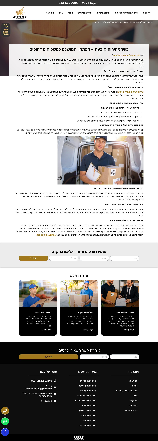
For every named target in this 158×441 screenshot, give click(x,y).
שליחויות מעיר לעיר (87, 385)
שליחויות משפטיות (124, 312)
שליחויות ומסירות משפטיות (126, 12)
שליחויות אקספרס (83, 312)
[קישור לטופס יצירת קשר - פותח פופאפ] (6, 30)
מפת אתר (132, 405)
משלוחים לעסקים (88, 415)
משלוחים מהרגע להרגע (85, 400)
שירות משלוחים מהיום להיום (126, 55)
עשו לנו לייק (46, 401)
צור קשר (50, 12)
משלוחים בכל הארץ (87, 410)
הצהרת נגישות (130, 410)
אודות (70, 12)
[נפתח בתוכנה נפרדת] (5, 411)
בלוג (61, 12)
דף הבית (146, 12)
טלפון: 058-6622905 (41, 381)
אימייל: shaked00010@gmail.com (38, 387)
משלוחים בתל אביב (87, 425)
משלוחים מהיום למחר (86, 395)
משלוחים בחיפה (43, 312)
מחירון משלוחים (84, 12)
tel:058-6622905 (46, 235)
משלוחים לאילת (89, 405)
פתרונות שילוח (103, 12)
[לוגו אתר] (20, 12)
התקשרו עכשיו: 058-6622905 (79, 3)
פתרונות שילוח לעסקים (126, 390)
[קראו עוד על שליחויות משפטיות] (120, 293)
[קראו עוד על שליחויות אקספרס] (79, 293)
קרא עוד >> (129, 329)
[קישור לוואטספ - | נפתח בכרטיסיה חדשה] (5, 421)
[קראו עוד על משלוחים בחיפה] (38, 293)
